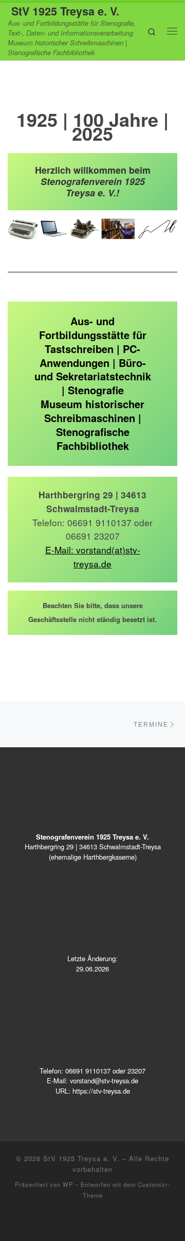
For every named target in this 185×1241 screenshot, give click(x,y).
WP (68, 1184)
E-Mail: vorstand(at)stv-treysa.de (92, 556)
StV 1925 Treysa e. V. (81, 1158)
